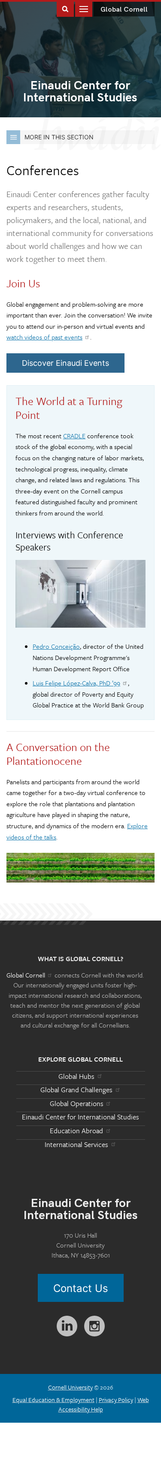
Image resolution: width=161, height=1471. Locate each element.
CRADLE (74, 435)
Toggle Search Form (65, 8)
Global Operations (76, 1103)
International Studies (80, 92)
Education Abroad (76, 1130)
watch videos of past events (44, 337)
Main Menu (83, 8)
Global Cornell (124, 10)
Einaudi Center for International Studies (80, 1117)
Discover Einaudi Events (65, 363)
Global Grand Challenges (76, 1089)
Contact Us (80, 1288)
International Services (76, 1144)
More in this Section (59, 137)
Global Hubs (76, 1076)
